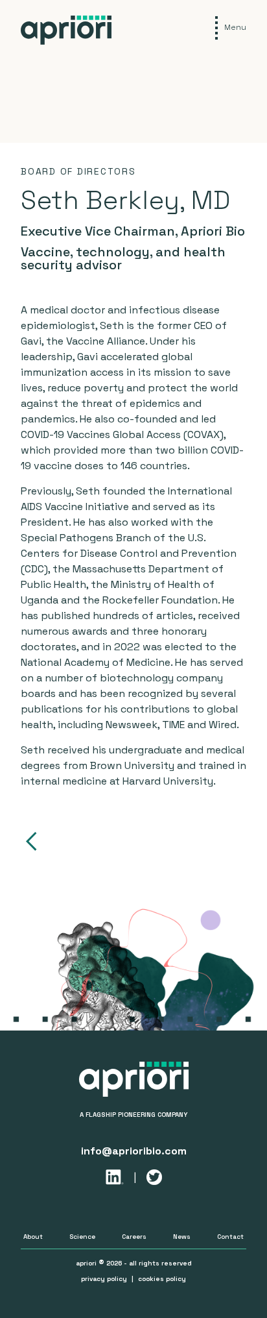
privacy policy (104, 1279)
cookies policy (162, 1279)
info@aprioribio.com (134, 1151)
